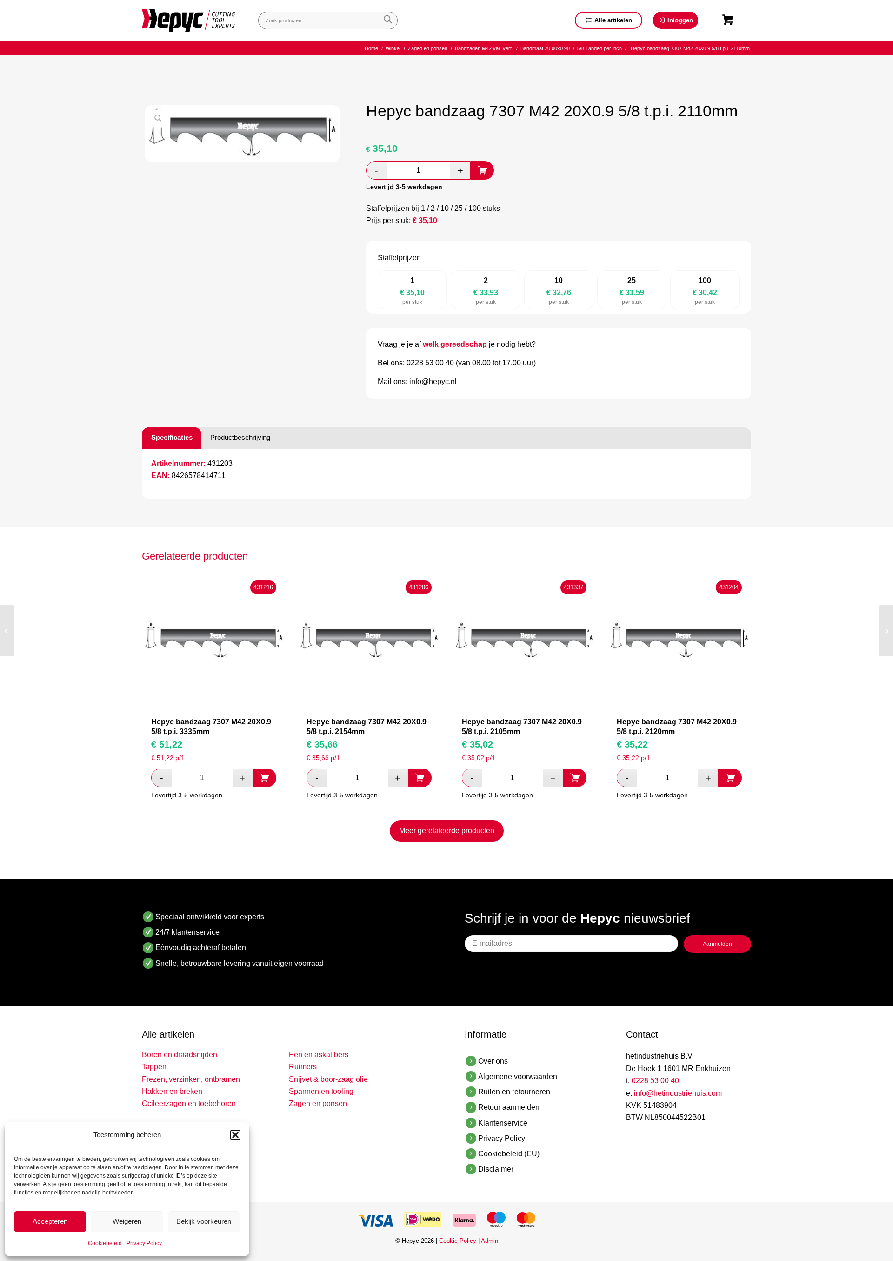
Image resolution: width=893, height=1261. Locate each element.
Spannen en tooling (321, 1091)
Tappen (154, 1067)
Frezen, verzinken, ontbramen (191, 1079)
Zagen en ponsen (318, 1103)
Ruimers (303, 1067)
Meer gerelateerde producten (446, 831)
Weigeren (127, 1221)
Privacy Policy (144, 1243)
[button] (235, 1135)
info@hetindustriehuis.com (678, 1093)
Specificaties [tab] (172, 437)
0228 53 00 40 (655, 1081)
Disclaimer (495, 1169)
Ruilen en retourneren (514, 1092)
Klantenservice (502, 1123)
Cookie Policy (457, 1240)
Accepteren (50, 1221)
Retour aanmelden (509, 1107)
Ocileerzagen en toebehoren (189, 1103)
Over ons (493, 1061)
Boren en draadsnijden (179, 1055)
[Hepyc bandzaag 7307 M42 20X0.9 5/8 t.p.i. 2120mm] (886, 630)
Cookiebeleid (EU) (509, 1154)
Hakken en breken (172, 1091)
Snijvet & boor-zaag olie (328, 1079)
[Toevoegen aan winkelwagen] (482, 170)
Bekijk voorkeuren (203, 1221)
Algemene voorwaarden (517, 1076)
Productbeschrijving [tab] (240, 437)
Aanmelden (717, 944)
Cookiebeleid (105, 1243)
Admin (489, 1240)
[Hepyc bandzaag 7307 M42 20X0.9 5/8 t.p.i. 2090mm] (7, 630)
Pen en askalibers (318, 1055)
